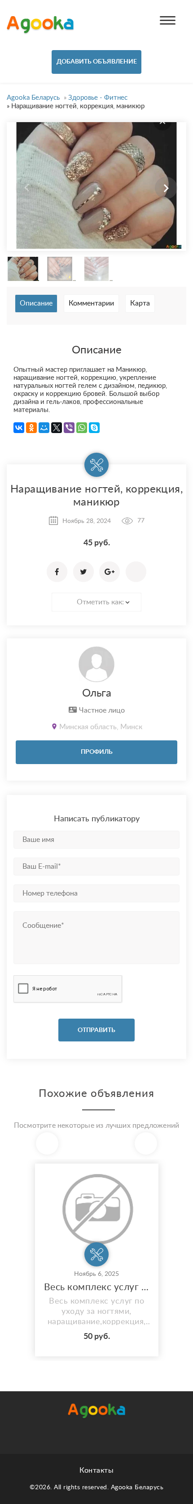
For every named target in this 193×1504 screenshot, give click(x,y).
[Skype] (94, 427)
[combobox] (96, 602)
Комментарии (91, 303)
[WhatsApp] (81, 427)
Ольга (96, 693)
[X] (56, 427)
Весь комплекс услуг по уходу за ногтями (96, 1287)
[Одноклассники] (31, 427)
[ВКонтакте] (18, 427)
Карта (140, 303)
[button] (166, 188)
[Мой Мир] (44, 427)
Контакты (96, 1470)
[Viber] (69, 427)
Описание (36, 303)
